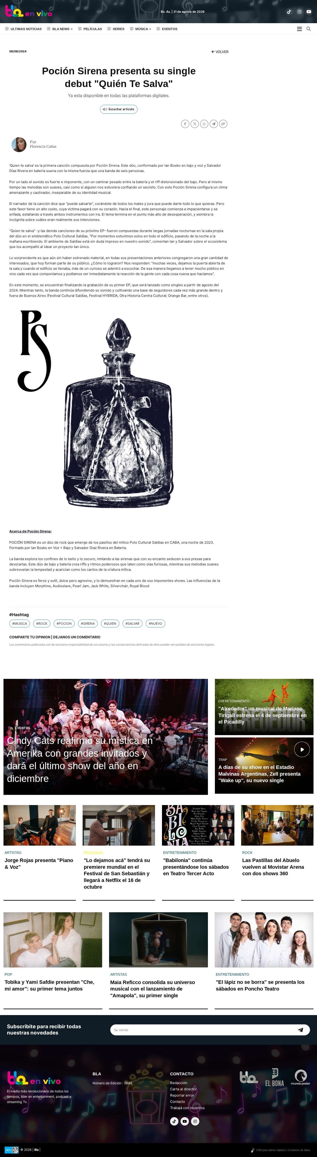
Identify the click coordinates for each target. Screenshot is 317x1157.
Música (142, 29)
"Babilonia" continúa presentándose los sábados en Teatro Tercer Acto (196, 866)
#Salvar (132, 623)
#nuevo (155, 623)
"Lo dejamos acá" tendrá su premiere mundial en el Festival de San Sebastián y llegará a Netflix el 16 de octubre (117, 873)
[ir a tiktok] (289, 12)
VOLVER (222, 52)
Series (118, 29)
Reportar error (182, 1095)
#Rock (41, 623)
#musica (19, 623)
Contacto (177, 1101)
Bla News (61, 29)
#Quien (110, 623)
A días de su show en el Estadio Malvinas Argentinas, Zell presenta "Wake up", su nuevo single (259, 773)
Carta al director (183, 1089)
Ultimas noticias (26, 29)
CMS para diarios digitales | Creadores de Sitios (283, 1150)
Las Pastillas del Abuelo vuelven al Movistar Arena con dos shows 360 (273, 866)
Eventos (169, 29)
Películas (93, 29)
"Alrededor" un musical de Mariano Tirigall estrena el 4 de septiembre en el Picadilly (262, 715)
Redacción (178, 1083)
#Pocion (64, 623)
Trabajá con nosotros (187, 1108)
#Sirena (88, 623)
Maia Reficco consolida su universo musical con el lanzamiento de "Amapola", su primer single (152, 988)
